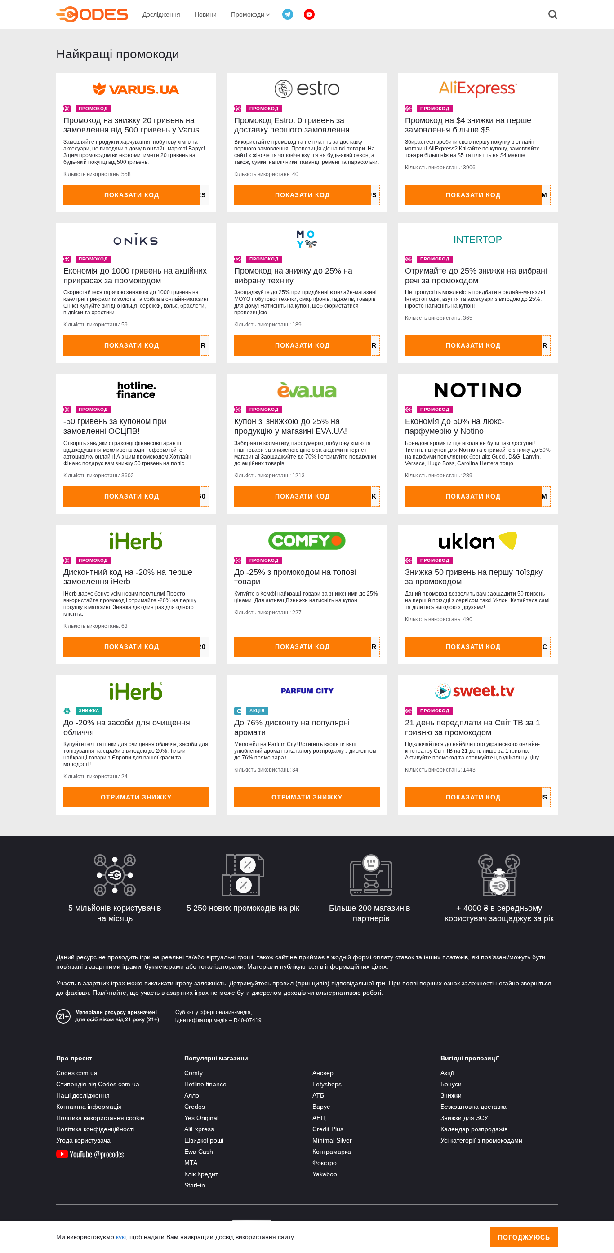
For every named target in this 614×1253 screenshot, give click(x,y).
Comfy (193, 1073)
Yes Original (201, 1117)
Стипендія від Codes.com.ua (97, 1084)
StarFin (194, 1185)
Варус (321, 1106)
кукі (121, 1236)
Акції (447, 1073)
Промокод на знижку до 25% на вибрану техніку (293, 275)
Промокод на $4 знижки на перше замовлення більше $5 (468, 125)
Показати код (132, 195)
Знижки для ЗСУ (464, 1117)
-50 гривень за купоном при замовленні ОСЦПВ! (114, 426)
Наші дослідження (83, 1095)
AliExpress (199, 1129)
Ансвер (323, 1073)
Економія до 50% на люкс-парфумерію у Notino (454, 426)
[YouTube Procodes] (309, 14)
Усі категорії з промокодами (481, 1140)
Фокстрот (325, 1162)
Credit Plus (327, 1129)
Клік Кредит (201, 1174)
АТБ (318, 1095)
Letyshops (327, 1084)
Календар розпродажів (473, 1129)
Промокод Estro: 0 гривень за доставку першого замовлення (292, 125)
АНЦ (318, 1117)
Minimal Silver (332, 1140)
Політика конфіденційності (95, 1129)
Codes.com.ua (77, 1073)
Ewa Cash (198, 1151)
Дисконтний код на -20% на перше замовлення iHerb (127, 577)
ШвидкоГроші (203, 1140)
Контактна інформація (89, 1106)
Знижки (451, 1095)
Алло (191, 1095)
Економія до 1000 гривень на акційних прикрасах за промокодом (135, 275)
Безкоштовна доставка (473, 1106)
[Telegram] (287, 14)
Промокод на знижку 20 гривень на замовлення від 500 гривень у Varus (131, 125)
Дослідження (161, 14)
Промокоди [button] (248, 14)
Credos (194, 1106)
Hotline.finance (205, 1084)
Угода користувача (83, 1140)
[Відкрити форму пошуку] (553, 14)
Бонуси (451, 1084)
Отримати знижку (136, 797)
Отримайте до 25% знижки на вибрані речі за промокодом (476, 275)
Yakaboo (324, 1174)
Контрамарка (331, 1151)
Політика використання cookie (100, 1117)
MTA (190, 1162)
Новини (206, 14)
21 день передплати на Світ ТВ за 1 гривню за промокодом (472, 727)
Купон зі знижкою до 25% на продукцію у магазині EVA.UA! (290, 426)
